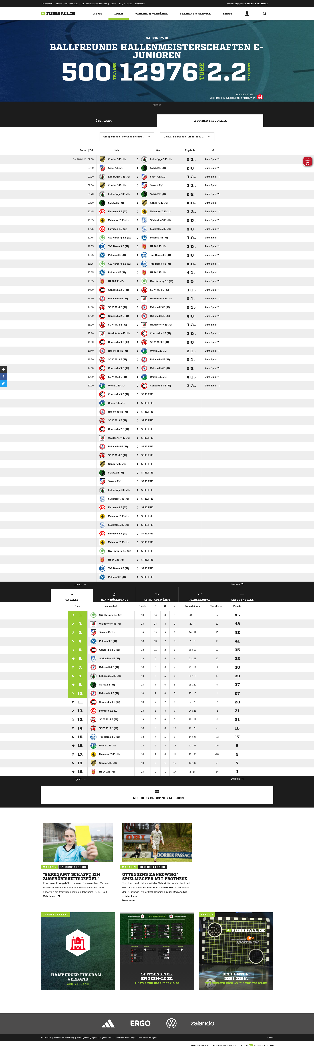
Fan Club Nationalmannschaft (94, 4)
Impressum (46, 1037)
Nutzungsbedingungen (86, 1037)
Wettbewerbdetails (210, 121)
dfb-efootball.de (71, 4)
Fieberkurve (199, 599)
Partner (113, 4)
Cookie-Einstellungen (147, 1037)
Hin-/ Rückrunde (114, 599)
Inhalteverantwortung (125, 1037)
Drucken (235, 584)
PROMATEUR (47, 4)
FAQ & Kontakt (125, 4)
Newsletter (140, 4)
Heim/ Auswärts (157, 599)
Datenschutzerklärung (64, 1037)
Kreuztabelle (242, 599)
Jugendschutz (106, 1037)
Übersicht (104, 121)
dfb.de (59, 4)
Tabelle (71, 599)
